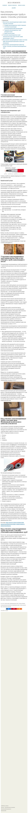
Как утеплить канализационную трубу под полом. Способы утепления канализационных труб (14, 46)
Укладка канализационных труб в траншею (15, 25)
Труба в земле (7, 603)
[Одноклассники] (19, 609)
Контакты (2, 807)
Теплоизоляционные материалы (6, 604)
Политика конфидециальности (6, 808)
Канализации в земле (16, 604)
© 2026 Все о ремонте (4, 805)
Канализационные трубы (14, 603)
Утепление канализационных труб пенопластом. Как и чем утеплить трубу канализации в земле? (13, 36)
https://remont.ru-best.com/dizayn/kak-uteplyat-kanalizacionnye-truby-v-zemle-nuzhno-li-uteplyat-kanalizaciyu (13, 524)
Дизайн (14, 8)
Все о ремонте (14, 2)
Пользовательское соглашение (10, 807)
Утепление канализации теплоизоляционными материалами (13, 27)
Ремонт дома (21, 5)
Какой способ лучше (9, 33)
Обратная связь (3, 810)
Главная (4, 5)
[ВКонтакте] (8, 609)
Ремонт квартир (12, 5)
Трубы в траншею (22, 603)
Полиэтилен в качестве (7, 606)
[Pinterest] (14, 609)
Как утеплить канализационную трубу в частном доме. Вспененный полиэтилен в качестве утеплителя (15, 41)
